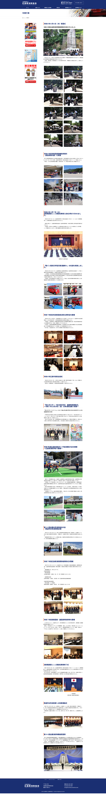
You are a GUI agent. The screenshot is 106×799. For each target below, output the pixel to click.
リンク (45, 779)
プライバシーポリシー (52, 779)
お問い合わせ (79, 2)
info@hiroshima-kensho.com (71, 787)
